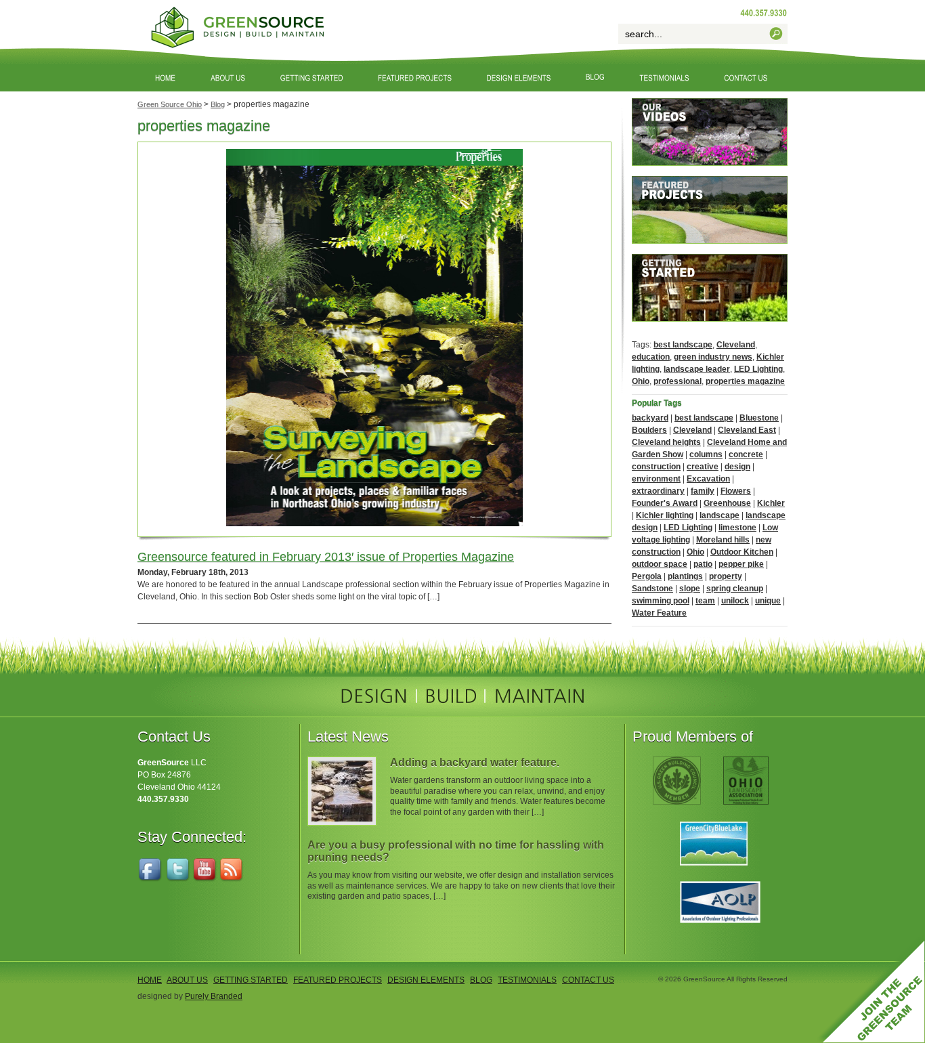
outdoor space (659, 564)
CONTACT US (588, 980)
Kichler (771, 503)
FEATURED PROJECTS (337, 980)
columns (706, 454)
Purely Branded (213, 996)
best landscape (682, 344)
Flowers (735, 491)
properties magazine (745, 381)
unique (768, 600)
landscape (719, 515)
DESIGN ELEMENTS (426, 980)
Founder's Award (664, 503)
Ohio (640, 381)
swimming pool (660, 600)
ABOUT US (187, 980)
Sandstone (652, 588)
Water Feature (659, 613)
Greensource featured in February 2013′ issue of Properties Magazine (325, 556)
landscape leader (697, 369)
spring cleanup (734, 588)
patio (702, 564)
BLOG (481, 980)
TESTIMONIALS (527, 980)
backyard (650, 418)
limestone (737, 527)
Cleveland (735, 344)
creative (702, 466)
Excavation (708, 479)
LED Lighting (758, 369)
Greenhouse (727, 503)
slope (689, 588)
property (725, 576)
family (702, 491)
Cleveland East (747, 430)
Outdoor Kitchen (741, 552)
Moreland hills (723, 540)
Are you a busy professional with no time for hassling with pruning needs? (455, 851)
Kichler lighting (664, 515)
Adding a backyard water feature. (474, 762)
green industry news (713, 357)
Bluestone (759, 418)
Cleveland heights (666, 442)
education (651, 357)
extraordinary (658, 491)
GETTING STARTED (250, 980)
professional (677, 381)
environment (656, 479)
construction (656, 466)
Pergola (647, 576)
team (705, 600)
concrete (746, 454)
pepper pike (741, 564)
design (737, 466)
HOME (149, 980)
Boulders (649, 430)
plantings (685, 576)
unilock (735, 600)
